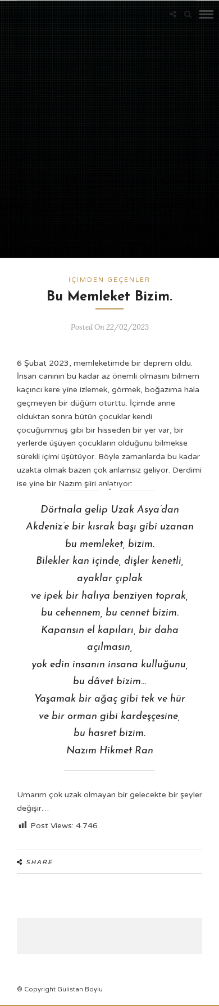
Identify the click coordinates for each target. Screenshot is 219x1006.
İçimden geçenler (109, 280)
